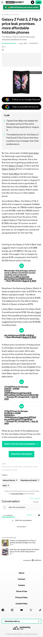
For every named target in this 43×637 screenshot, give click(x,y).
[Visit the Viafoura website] (36, 560)
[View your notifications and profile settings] (39, 515)
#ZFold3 (8, 395)
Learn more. (38, 11)
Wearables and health (10, 14)
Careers (21, 585)
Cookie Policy (22, 603)
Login (38, 2)
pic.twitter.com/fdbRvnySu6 (18, 279)
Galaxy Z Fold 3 (16, 166)
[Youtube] (21, 610)
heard (38, 312)
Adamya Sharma (10, 43)
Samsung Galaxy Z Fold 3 (9, 470)
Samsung (5, 466)
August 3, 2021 (29, 281)
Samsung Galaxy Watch (30, 466)
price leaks (34, 153)
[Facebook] (3, 610)
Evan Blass (14, 174)
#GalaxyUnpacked (19, 417)
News (4, 464)
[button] (21, 2)
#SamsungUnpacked (21, 393)
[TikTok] (40, 610)
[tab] (8, 515)
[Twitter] (31, 610)
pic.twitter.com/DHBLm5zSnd (19, 335)
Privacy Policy (21, 597)
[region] (21, 530)
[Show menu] (2, 2)
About (21, 573)
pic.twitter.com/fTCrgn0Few (18, 419)
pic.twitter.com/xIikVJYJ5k (26, 395)
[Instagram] (12, 610)
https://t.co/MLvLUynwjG (16, 277)
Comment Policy (17, 494)
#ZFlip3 (32, 417)
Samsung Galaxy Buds (15, 466)
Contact (21, 579)
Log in (32, 498)
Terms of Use (21, 591)
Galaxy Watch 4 (9, 169)
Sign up (37, 498)
